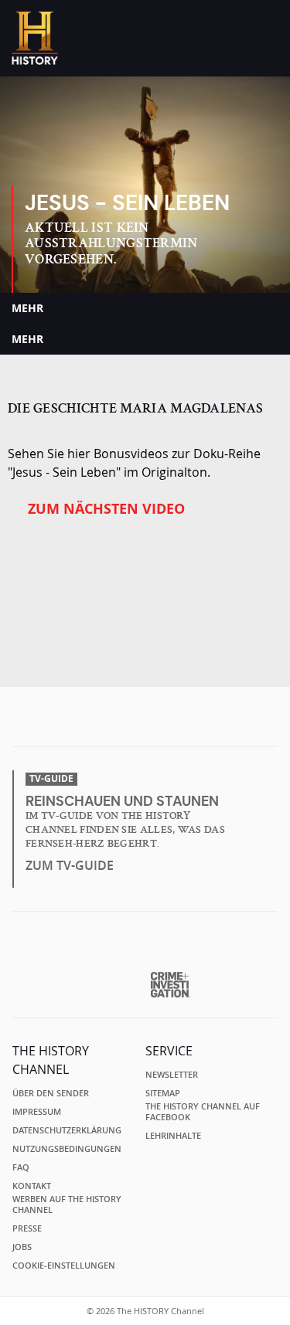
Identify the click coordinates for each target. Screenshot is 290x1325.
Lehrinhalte (173, 1135)
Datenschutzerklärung (66, 1130)
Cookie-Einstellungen (63, 1265)
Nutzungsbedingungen (66, 1148)
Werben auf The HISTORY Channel (66, 1204)
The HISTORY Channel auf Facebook (202, 1112)
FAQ (20, 1167)
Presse (27, 1228)
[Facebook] (116, 721)
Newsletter (171, 1074)
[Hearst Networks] (145, 947)
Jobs (22, 1247)
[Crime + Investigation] (170, 985)
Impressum (36, 1111)
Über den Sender (50, 1093)
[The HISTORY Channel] (35, 38)
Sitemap (162, 1093)
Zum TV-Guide (70, 865)
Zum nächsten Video (106, 508)
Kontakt (31, 1186)
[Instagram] (147, 721)
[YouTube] (177, 721)
